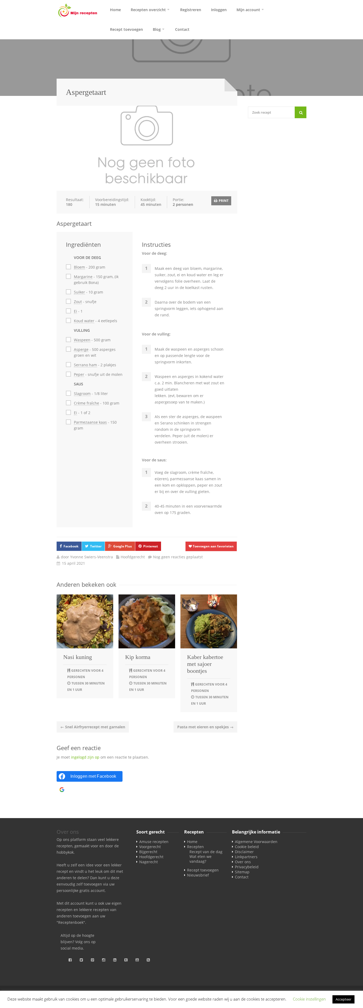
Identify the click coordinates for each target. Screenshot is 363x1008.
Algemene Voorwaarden (256, 841)
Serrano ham (85, 364)
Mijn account (248, 9)
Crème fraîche (86, 403)
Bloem (79, 267)
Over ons (243, 861)
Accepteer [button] (343, 999)
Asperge (81, 349)
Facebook (71, 546)
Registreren (190, 9)
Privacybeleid (247, 866)
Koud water (84, 320)
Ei (75, 311)
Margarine (83, 276)
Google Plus (122, 546)
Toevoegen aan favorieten (213, 546)
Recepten (195, 846)
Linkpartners (246, 856)
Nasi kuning (77, 657)
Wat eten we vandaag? (200, 859)
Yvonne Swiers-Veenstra (91, 556)
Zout (78, 301)
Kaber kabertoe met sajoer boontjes (205, 664)
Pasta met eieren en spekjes (205, 726)
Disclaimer (244, 851)
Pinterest (150, 546)
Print (223, 200)
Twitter (96, 546)
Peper (79, 374)
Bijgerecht (148, 851)
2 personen (183, 204)
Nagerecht (148, 861)
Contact (182, 29)
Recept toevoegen (126, 29)
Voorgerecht (150, 846)
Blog (157, 29)
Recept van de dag (205, 851)
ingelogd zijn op (85, 757)
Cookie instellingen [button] (309, 999)
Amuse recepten (153, 841)
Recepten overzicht (148, 9)
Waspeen (82, 339)
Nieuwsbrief (198, 875)
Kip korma (137, 657)
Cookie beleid (247, 846)
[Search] (300, 112)
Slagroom (82, 393)
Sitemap (242, 871)
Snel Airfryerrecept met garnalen (92, 726)
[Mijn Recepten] (78, 11)
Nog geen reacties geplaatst (178, 556)
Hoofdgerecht (133, 556)
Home (115, 9)
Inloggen (219, 9)
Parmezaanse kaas (90, 422)
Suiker (79, 292)
